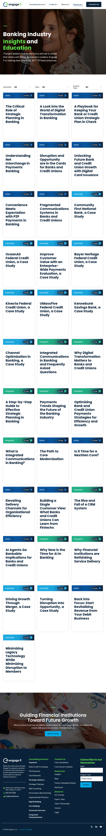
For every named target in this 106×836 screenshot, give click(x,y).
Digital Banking (35, 802)
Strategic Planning (36, 784)
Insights (58, 774)
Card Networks (35, 776)
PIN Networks (34, 771)
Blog (56, 779)
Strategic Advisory (36, 780)
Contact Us (94, 4)
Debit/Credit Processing (38, 767)
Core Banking (34, 806)
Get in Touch (53, 733)
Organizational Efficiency (39, 797)
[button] (92, 827)
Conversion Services (37, 810)
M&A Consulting (35, 789)
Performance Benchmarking (40, 793)
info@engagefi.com (12, 796)
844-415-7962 (11, 792)
